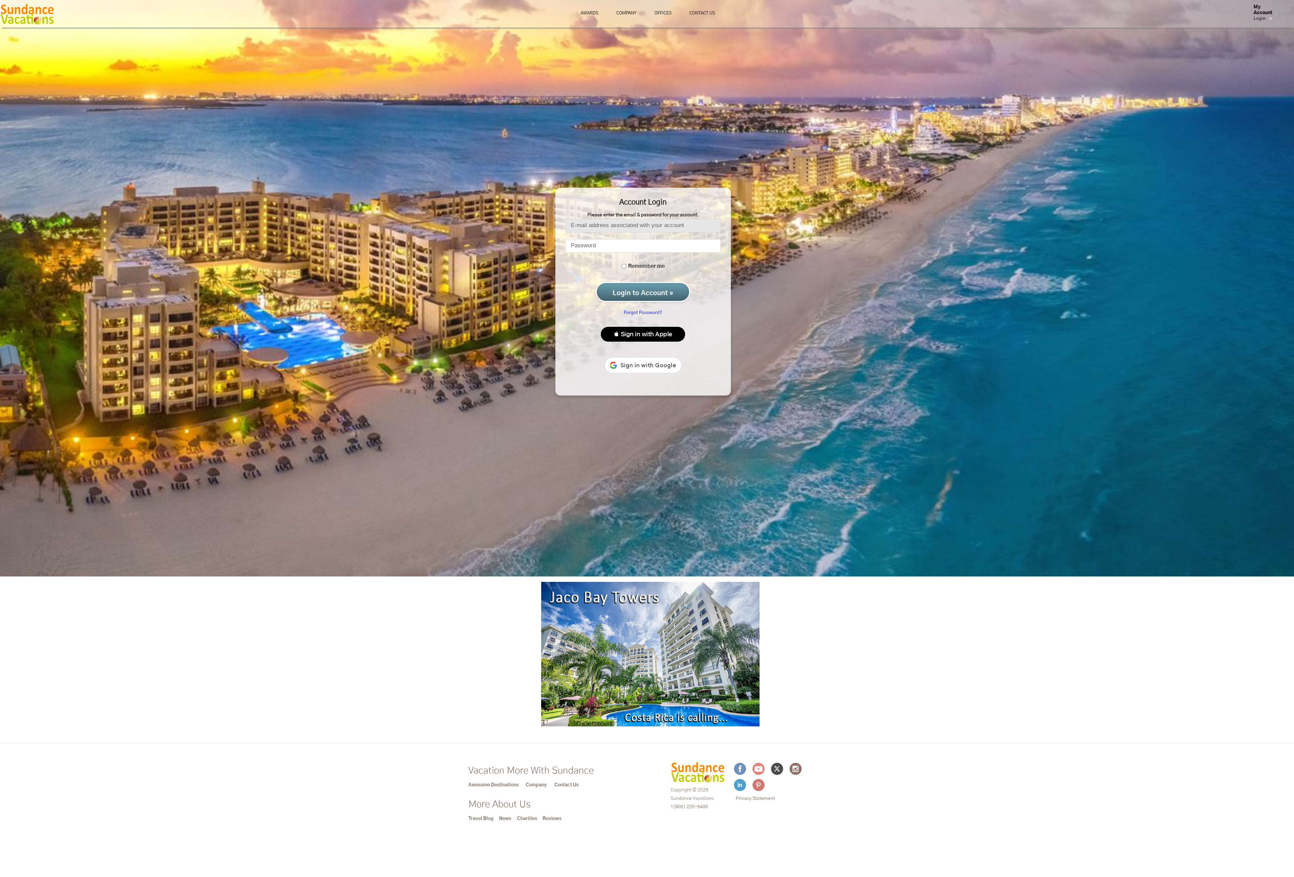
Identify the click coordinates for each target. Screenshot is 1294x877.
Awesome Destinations (493, 785)
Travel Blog (480, 818)
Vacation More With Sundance (531, 771)
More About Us (499, 804)
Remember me (646, 266)
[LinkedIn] (740, 785)
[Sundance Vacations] (27, 16)
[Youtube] (758, 769)
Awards (589, 13)
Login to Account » (643, 293)
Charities (527, 818)
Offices (663, 13)
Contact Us (702, 13)
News (505, 818)
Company (626, 13)
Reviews (552, 818)
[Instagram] (795, 769)
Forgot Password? (643, 312)
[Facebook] (740, 769)
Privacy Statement (755, 798)
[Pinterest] (758, 785)
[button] (643, 334)
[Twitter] (777, 769)
